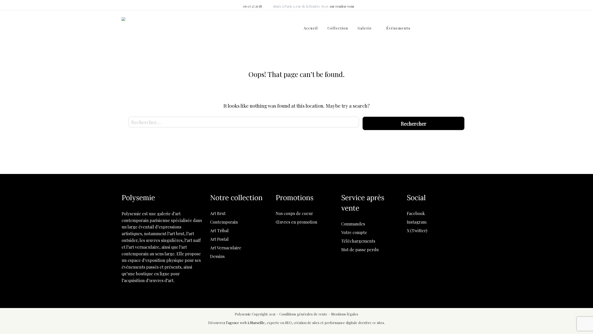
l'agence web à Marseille (245, 322)
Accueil (311, 28)
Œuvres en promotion (296, 222)
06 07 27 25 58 (252, 6)
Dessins (217, 256)
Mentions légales (344, 314)
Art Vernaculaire (225, 247)
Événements (398, 28)
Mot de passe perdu (360, 249)
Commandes (353, 224)
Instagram (416, 222)
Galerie (365, 28)
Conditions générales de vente (303, 314)
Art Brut (218, 213)
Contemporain (224, 222)
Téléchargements (358, 241)
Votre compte (354, 232)
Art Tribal (219, 230)
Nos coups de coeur (294, 213)
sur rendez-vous (342, 6)
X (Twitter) (417, 230)
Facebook (416, 213)
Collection (338, 28)
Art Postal (219, 239)
